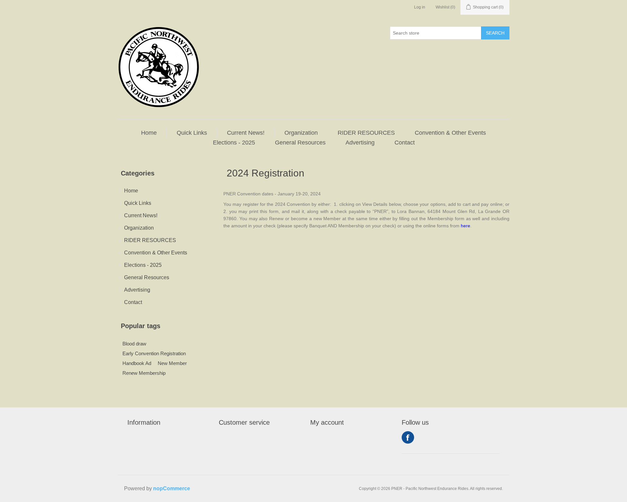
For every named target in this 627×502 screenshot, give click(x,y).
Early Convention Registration (154, 353)
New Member (172, 363)
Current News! (246, 132)
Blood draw (134, 343)
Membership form (445, 218)
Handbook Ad (136, 363)
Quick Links (192, 132)
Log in (419, 7)
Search (495, 33)
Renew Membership (144, 373)
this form (269, 211)
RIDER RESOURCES (366, 132)
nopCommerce (171, 488)
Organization (301, 132)
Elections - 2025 (234, 142)
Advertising (360, 142)
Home (149, 132)
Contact (404, 142)
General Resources (300, 142)
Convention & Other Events (450, 132)
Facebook (408, 437)
